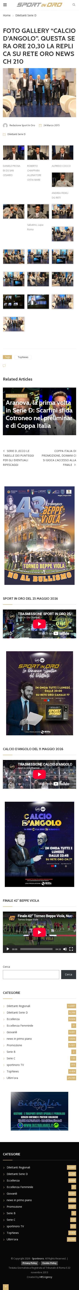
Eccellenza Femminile (20, 1025)
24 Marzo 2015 (52, 125)
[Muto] (65, 949)
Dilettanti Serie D (25, 15)
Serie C (11, 1058)
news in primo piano (19, 1038)
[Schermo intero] (71, 949)
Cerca (6, 967)
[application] (39, 932)
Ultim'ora (12, 1078)
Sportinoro (38, 1258)
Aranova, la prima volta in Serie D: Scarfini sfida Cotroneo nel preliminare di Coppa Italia (39, 414)
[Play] (8, 949)
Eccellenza (13, 1019)
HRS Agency (46, 1277)
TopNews (23, 357)
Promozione (14, 1045)
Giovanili (12, 1032)
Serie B (11, 1052)
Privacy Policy (30, 1263)
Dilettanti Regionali (18, 1006)
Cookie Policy (49, 1263)
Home (7, 15)
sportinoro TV (15, 1065)
